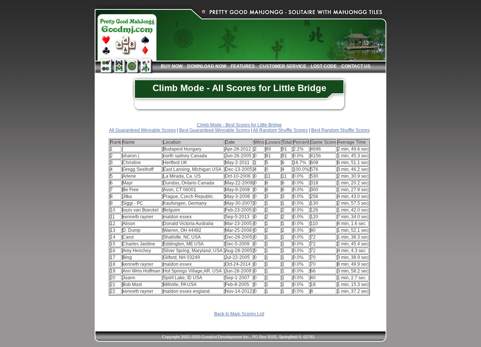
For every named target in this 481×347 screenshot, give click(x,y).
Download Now (206, 66)
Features (243, 66)
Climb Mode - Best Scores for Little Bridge (239, 125)
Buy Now (172, 66)
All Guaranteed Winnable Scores (142, 130)
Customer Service (282, 66)
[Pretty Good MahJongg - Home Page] (126, 34)
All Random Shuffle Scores (280, 130)
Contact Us (356, 66)
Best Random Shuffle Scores (340, 130)
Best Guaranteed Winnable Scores (214, 130)
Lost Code (324, 66)
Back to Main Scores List (239, 314)
